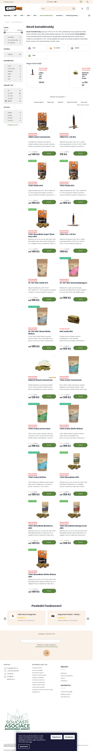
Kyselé (13, 115)
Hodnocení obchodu (38, 680)
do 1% (13, 101)
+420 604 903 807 (12, 671)
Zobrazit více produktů (56, 97)
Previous (5, 619)
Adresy (62, 678)
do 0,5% (13, 98)
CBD (13, 76)
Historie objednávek (66, 676)
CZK (54, 2)
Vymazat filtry (12, 125)
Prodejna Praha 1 (8, 2)
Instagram (10, 676)
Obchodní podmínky (38, 687)
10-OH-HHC (13, 69)
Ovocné (13, 120)
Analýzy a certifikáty (37, 677)
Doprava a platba (37, 670)
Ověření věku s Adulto (38, 685)
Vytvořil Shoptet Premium (81, 745)
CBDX (13, 74)
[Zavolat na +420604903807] (87, 2)
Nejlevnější (50, 102)
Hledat (73, 8)
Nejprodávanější (71, 102)
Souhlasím (68, 737)
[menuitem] (7, 16)
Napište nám (35, 692)
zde (30, 742)
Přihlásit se (46, 653)
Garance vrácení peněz (39, 675)
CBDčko (13, 54)
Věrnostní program (37, 673)
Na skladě (13, 37)
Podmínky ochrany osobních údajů (42, 689)
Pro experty (13, 43)
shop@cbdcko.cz (12, 668)
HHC (13, 79)
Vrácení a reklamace (38, 682)
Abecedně (83, 102)
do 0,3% (13, 96)
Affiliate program (65, 694)
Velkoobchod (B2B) (65, 692)
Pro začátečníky (13, 40)
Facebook (10, 674)
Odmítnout (55, 737)
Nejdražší (60, 102)
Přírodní (13, 118)
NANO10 (13, 71)
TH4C (13, 66)
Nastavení (23, 747)
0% (13, 91)
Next (88, 619)
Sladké (13, 113)
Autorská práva (64, 697)
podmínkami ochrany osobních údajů (46, 646)
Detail (48, 153)
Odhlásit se (63, 681)
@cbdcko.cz (10, 679)
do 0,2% (13, 93)
